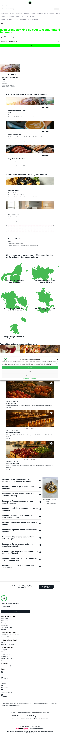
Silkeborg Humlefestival (13, 432)
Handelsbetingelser (22, 712)
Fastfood (29, 136)
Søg (31, 45)
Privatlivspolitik (33, 378)
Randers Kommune (6, 86)
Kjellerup (32, 140)
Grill (36, 136)
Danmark (4, 85)
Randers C (13, 86)
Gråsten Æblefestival (12, 463)
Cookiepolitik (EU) (44, 712)
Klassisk (19, 216)
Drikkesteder (4, 625)
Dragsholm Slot (13, 190)
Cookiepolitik (26, 378)
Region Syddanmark (17, 165)
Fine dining (10, 192)
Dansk (3, 81)
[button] (57, 359)
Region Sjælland (16, 196)
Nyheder (3, 642)
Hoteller (24, 194)
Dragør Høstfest (11, 403)
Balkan (15, 136)
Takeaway (24, 138)
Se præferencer (30, 376)
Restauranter (4, 83)
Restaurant (3, 5)
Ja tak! (15, 611)
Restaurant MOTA (14, 239)
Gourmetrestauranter (18, 243)
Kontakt (13, 712)
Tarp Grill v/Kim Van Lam (16, 159)
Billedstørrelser (5, 652)
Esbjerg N (32, 165)
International (14, 216)
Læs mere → (9, 407)
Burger (22, 136)
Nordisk (15, 192)
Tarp (36, 165)
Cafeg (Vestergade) (14, 135)
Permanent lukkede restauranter (10, 637)
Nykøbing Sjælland (34, 245)
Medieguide (4, 649)
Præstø (31, 221)
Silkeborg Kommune (25, 140)
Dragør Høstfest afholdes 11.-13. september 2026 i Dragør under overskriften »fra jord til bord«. (29, 405)
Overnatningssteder (18, 194)
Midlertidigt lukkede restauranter (10, 635)
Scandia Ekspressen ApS (10, 78)
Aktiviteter (3, 629)
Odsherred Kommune (24, 196)
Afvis (30, 371)
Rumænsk (40, 136)
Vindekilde (35, 196)
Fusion (33, 136)
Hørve (31, 196)
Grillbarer (19, 138)
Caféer (15, 138)
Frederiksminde (13, 215)
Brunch (18, 136)
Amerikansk (10, 136)
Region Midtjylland (10, 85)
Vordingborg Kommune (25, 221)
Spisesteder (10, 138)
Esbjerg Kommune (25, 165)
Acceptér (30, 367)
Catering (28, 138)
